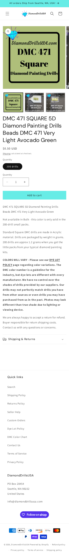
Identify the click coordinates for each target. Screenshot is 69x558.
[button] (7, 14)
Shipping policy (54, 550)
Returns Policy (15, 403)
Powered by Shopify (39, 544)
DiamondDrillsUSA (20, 544)
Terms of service (35, 550)
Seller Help (14, 412)
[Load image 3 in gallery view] (55, 102)
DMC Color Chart (17, 437)
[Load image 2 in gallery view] (34, 102)
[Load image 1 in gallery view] (13, 102)
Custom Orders (16, 420)
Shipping (6, 153)
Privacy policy (17, 550)
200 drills (12, 166)
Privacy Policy (15, 462)
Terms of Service (17, 453)
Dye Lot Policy (15, 428)
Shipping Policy (16, 395)
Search (11, 387)
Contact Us (13, 445)
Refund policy (58, 544)
